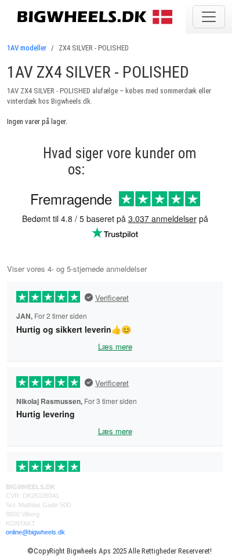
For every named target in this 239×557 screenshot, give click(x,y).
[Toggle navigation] (209, 16)
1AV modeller (26, 47)
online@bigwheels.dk (35, 532)
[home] (96, 16)
